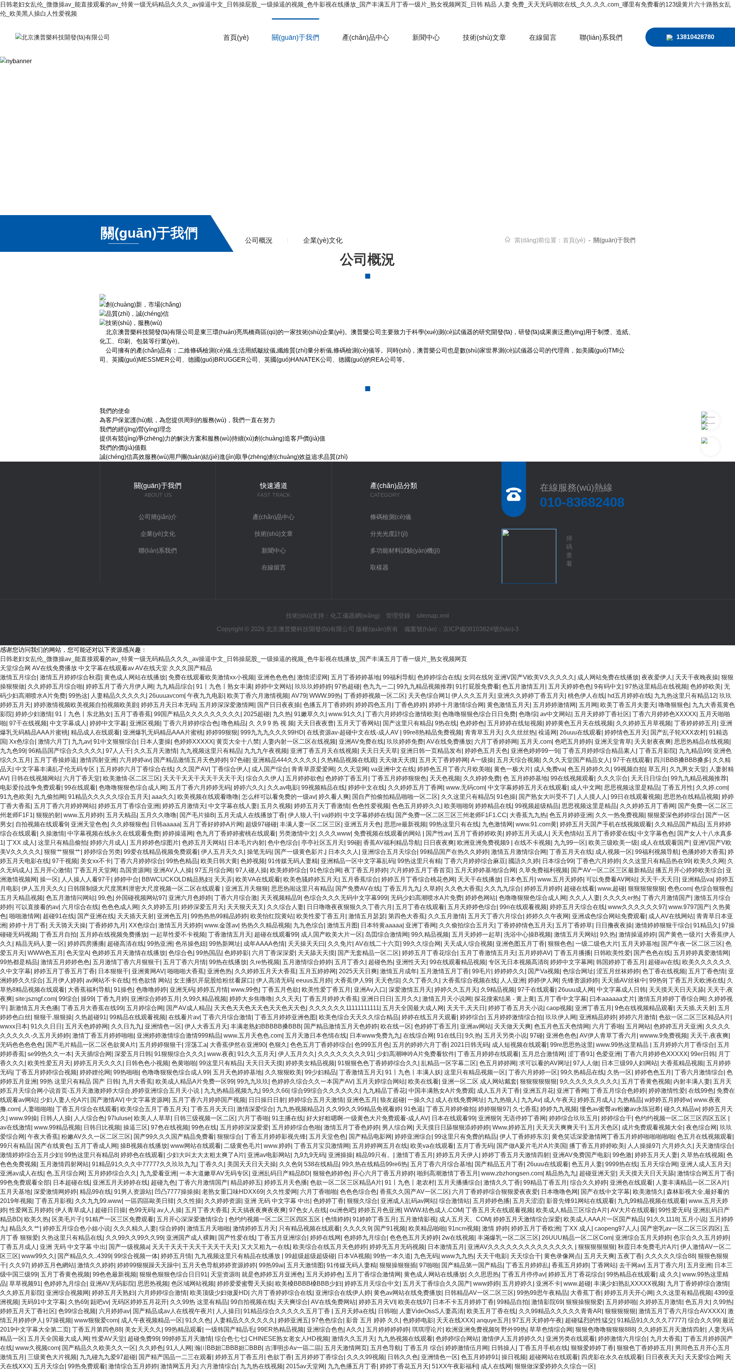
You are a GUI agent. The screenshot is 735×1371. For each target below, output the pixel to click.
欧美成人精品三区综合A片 (572, 1210)
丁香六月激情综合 (699, 1072)
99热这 (78, 695)
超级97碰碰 (261, 824)
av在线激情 (15, 1127)
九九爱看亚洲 (158, 1173)
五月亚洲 (699, 1265)
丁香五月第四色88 (97, 1329)
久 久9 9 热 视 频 (271, 723)
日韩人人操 (55, 1118)
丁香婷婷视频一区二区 (374, 695)
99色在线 (204, 1127)
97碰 (536, 1035)
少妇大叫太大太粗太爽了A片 (205, 1155)
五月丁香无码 (475, 1145)
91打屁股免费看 (477, 686)
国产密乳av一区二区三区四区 (680, 1228)
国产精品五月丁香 (499, 1164)
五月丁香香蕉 (132, 714)
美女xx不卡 (95, 861)
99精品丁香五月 (545, 1182)
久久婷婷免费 (481, 778)
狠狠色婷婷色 (331, 1173)
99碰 (353, 842)
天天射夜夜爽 (652, 741)
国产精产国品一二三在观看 (175, 1357)
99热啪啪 (126, 1072)
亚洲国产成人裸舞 (190, 1237)
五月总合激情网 (543, 1054)
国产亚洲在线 (95, 916)
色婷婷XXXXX (193, 741)
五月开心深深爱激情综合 (191, 1219)
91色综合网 (325, 870)
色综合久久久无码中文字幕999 (345, 897)
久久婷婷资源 (222, 1201)
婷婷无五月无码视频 (397, 1247)
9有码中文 (608, 686)
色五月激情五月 (523, 686)
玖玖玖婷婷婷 (313, 686)
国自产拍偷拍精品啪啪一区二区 (395, 796)
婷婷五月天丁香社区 (27, 1311)
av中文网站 (555, 714)
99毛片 (481, 971)
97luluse (119, 1118)
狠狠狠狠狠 (620, 1311)
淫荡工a (196, 1044)
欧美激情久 (648, 1191)
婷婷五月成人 (595, 1100)
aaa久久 (163, 796)
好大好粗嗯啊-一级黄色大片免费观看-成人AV (367, 1118)
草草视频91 (25, 1283)
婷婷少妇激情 (33, 714)
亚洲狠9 (489, 1118)
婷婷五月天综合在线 (577, 907)
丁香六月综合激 (235, 897)
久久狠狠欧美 (283, 1072)
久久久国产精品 (190, 668)
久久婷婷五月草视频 (643, 723)
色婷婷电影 (418, 1320)
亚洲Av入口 (369, 989)
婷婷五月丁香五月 (239, 1357)
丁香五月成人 (18, 1247)
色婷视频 (252, 861)
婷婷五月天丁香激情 (321, 806)
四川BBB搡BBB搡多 (681, 760)
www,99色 (245, 989)
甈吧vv (99, 1302)
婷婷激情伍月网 (466, 1348)
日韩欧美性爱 (612, 953)
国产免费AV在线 (357, 888)
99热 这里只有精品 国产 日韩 (79, 1081)
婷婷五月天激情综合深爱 (526, 1219)
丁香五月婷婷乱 (527, 1265)
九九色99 (12, 751)
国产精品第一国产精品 (472, 1265)
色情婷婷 (337, 1219)
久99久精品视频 (204, 999)
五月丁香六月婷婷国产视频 (208, 1100)
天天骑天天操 (67, 925)
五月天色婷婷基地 (237, 1072)
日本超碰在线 (71, 1182)
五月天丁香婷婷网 (443, 760)
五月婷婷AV (534, 953)
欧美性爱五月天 (49, 1063)
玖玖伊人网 (561, 1017)
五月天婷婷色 (324, 1274)
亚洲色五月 (172, 916)
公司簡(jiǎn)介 (158, 517)
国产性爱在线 (236, 1237)
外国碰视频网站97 (140, 897)
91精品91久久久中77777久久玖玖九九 (144, 1164)
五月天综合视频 (518, 760)
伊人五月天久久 (222, 852)
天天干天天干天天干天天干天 (203, 778)
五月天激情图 (305, 1265)
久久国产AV (192, 769)
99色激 (622, 1155)
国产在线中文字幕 (605, 1191)
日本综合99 (557, 861)
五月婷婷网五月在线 (379, 1145)
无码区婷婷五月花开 (139, 1302)
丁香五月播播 (572, 953)
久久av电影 (282, 787)
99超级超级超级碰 (310, 1256)
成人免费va (549, 769)
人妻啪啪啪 (37, 1109)
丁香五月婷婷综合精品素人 (599, 751)
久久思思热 (483, 1274)
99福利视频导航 (657, 852)
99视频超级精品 (537, 806)
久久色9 (290, 1164)
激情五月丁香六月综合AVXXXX (682, 1311)
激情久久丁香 (501, 1182)
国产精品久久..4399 (84, 1256)
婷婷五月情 (212, 989)
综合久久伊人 (264, 778)
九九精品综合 (174, 686)
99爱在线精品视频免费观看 (161, 852)
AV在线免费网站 (333, 1302)
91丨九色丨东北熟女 (83, 714)
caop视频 (559, 1008)
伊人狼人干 (303, 815)
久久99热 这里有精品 (198, 1302)
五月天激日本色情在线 (315, 1035)
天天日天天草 (379, 751)
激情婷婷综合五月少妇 (30, 1155)
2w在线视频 (458, 1237)
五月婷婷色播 (491, 1201)
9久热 (608, 934)
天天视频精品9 (280, 897)
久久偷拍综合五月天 (466, 925)
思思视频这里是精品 (631, 787)
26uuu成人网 (576, 989)
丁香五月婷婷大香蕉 (330, 999)
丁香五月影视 (53, 1201)
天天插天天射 (135, 916)
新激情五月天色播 (33, 1008)
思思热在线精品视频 (691, 796)
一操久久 (420, 1100)
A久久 (354, 1329)
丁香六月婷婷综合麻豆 (474, 861)
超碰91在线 (58, 916)
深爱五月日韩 (132, 1054)
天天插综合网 (93, 1054)
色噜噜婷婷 (151, 989)
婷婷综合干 (616, 1118)
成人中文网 (585, 787)
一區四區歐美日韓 (149, 1201)
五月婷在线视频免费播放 (113, 934)
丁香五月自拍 (58, 934)
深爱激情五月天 (410, 989)
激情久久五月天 (353, 1338)
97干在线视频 (28, 723)
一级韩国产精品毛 (229, 1329)
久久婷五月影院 (21, 1292)
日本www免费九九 (375, 1035)
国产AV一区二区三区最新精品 (611, 870)
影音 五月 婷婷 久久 (373, 1320)
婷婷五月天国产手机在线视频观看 (606, 824)
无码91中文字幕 (43, 1302)
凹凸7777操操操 (177, 1191)
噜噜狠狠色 (673, 705)
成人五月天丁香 (498, 1090)
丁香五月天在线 (570, 852)
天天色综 (387, 980)
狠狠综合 (229, 1136)
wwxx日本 (14, 1026)
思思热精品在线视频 (701, 741)
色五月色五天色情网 (561, 1026)
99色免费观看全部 (25, 1182)
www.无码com (465, 787)
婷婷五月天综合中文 (372, 1283)
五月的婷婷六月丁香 (420, 1044)
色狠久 (278, 1044)
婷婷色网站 (480, 897)
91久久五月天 (256, 1054)
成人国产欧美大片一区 (331, 934)
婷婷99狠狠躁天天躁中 (148, 1265)
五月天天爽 (599, 1256)
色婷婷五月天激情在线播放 (128, 953)
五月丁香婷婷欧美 (478, 833)
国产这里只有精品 (407, 723)
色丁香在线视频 (663, 971)
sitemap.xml (432, 615)
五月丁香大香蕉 (206, 1210)
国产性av (438, 833)
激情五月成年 (398, 971)
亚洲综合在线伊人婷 (343, 1292)
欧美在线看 (423, 1081)
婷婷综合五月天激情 (315, 1100)
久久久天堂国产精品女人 (576, 760)
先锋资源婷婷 (580, 980)
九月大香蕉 (137, 1081)
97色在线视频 (169, 1127)
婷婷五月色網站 (52, 1265)
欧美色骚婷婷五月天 (310, 879)
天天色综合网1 (428, 695)
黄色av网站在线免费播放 (407, 1292)
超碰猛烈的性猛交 (589, 1320)
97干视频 (64, 861)
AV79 (298, 695)
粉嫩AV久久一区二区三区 (96, 1136)
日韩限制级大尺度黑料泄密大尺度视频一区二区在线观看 (144, 888)
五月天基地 (15, 1191)
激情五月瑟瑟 (366, 916)
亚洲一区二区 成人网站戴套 (479, 1081)
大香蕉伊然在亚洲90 (238, 1044)
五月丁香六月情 (184, 962)
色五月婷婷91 (479, 1357)
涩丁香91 (580, 1054)
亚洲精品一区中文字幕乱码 (357, 861)
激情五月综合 (18, 677)
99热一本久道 (392, 1256)
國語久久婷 (523, 861)
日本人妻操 (155, 741)
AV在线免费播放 (54, 668)
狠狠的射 (48, 815)
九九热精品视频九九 (231, 1090)
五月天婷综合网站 (380, 1081)
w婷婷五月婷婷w (668, 1100)
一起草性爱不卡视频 (177, 934)
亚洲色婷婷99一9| (535, 751)
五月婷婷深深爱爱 (244, 1127)
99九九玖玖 (252, 1081)
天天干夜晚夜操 (696, 677)
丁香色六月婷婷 (598, 861)
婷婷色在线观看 (142, 1155)
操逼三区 (135, 1127)
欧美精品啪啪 (426, 1228)
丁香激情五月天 (229, 934)
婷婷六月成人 (108, 842)
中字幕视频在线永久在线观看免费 (113, 833)
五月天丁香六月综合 (495, 916)
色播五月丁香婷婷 (327, 705)
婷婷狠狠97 (494, 1109)
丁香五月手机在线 (543, 1348)
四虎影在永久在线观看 (611, 1357)
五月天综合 (49, 1366)
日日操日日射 (266, 1100)
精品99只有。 (374, 1155)
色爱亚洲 (608, 1054)
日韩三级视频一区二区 (204, 1118)
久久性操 (189, 1201)
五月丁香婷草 (573, 925)
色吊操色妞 (190, 943)
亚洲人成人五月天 (704, 1164)
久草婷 (432, 888)
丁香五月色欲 (280, 989)
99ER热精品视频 (280, 1329)
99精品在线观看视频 (137, 1017)
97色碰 (239, 760)
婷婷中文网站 (273, 686)
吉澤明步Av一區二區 (293, 1348)
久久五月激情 (446, 916)
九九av (81, 741)
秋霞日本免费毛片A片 (647, 1247)
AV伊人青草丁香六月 (608, 1035)
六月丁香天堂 (81, 778)
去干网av (631, 1265)
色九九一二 (378, 686)
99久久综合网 (422, 943)
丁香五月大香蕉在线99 (92, 1008)
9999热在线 (621, 1164)
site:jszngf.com (35, 999)
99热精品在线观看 (631, 1274)
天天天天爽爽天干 (560, 1127)
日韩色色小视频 (147, 1063)
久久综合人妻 (285, 907)
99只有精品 (15, 1145)
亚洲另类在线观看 (570, 1338)
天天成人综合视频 (468, 943)
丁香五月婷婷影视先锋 (275, 1136)
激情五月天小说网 (446, 999)
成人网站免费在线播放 (608, 677)
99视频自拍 (629, 769)
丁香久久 (211, 1164)
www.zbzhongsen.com (511, 1173)
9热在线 (446, 723)
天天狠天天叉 (245, 907)
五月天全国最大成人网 (413, 1008)
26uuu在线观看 (580, 732)
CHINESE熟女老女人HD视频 (288, 1338)
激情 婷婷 (495, 1228)
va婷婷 (331, 815)
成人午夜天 (559, 1100)
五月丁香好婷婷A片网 (212, 824)
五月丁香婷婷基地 (355, 677)
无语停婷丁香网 (524, 1118)
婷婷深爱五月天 (202, 907)
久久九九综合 (502, 888)
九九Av (531, 1100)
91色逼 (413, 1109)
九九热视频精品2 (299, 1109)
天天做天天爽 (512, 1026)
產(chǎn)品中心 (365, 37)
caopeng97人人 (616, 1228)
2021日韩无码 (470, 1044)
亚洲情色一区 (163, 1026)
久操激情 (52, 833)
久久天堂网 (352, 769)
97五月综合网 (213, 870)
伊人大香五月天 (206, 1026)
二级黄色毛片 (242, 1145)
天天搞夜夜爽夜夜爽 (258, 1210)
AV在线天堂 (151, 668)
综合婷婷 (171, 1228)
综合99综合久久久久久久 (325, 1090)
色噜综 (528, 714)
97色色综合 (327, 1320)
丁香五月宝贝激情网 (321, 1145)
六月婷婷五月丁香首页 (420, 870)
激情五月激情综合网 (518, 852)
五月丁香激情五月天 (487, 953)
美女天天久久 (143, 1329)
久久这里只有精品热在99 (656, 861)
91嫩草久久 (309, 714)
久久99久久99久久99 (134, 1237)
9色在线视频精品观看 (644, 1008)
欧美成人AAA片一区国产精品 (604, 1219)
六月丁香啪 (607, 1026)
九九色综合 (308, 925)
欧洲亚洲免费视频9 (484, 842)
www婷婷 (486, 1283)
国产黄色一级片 (679, 934)
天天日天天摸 (264, 1063)
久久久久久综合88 (670, 1256)
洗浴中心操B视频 (527, 934)
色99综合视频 (77, 1311)
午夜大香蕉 (43, 1136)
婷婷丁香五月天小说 (515, 1008)
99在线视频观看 (572, 778)
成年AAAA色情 (264, 943)
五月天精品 (121, 815)
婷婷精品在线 (493, 806)
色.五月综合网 (65, 1173)
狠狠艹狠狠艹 (62, 852)
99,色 (105, 897)
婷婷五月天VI (377, 1302)
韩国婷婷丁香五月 (620, 962)
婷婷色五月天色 (486, 751)
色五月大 (697, 1302)
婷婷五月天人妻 (656, 1155)
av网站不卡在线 (107, 980)
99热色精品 (182, 861)
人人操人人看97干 (86, 879)
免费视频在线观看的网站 (388, 833)
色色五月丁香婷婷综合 (320, 1044)
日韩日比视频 (101, 1127)
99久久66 (275, 1090)
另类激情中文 (297, 833)
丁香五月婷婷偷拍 (450, 1109)
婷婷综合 (472, 1017)
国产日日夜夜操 (278, 705)
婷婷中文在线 (366, 787)
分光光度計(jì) (389, 533)
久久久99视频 (365, 1357)
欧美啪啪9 (458, 806)
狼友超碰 (392, 1100)
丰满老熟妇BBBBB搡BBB (265, 1026)
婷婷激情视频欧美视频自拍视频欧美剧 (86, 705)
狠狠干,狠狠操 (53, 1017)
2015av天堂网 (305, 1366)
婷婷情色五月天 (625, 732)
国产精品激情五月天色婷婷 (190, 760)
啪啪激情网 (24, 916)
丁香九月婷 (112, 999)
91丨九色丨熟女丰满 (224, 686)
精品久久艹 (24, 1228)
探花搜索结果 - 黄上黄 (504, 999)
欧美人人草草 (152, 1118)
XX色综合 (142, 925)
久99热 (722, 1302)
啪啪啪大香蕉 (185, 971)
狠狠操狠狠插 (397, 1265)
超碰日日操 (110, 1210)
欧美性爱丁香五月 (320, 916)
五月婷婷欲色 (304, 778)
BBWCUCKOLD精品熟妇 (176, 879)
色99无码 (141, 1210)
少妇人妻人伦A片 (63, 1100)
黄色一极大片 (512, 769)
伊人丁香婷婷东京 (524, 1136)
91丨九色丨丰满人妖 (413, 1072)
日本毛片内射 (246, 842)
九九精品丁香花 (384, 1090)
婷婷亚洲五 (293, 1320)
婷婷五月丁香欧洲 (535, 1228)
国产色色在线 (652, 953)
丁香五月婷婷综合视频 (46, 1072)
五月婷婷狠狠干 (160, 1044)
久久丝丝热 (520, 732)
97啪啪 (428, 1265)
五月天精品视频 (21, 897)
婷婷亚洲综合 (413, 1136)
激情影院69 (547, 1302)
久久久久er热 (621, 897)
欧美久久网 (709, 861)
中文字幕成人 (68, 723)
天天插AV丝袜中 (623, 980)
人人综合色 (89, 1118)
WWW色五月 (45, 953)
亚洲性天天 (411, 962)
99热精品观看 (183, 1329)
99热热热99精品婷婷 (219, 916)
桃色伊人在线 (586, 695)
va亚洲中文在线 (392, 769)
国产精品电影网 (370, 1136)
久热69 (77, 1302)
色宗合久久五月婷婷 (700, 1237)
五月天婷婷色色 (569, 686)
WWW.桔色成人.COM (433, 1210)
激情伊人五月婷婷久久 (512, 1338)
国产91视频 (389, 1228)
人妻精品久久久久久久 (244, 1320)
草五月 (657, 769)
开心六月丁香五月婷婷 (383, 1173)
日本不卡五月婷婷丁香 (463, 1302)
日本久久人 (343, 852)
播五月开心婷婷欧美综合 (689, 870)
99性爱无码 (674, 1210)
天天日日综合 (649, 778)
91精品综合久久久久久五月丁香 (287, 1311)
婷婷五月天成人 (527, 833)
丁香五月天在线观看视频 (499, 1210)
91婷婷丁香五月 (374, 1219)
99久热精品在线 (582, 1072)
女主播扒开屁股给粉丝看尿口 (213, 980)
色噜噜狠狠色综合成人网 (132, 787)
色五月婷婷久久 (589, 769)
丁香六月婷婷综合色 (190, 723)
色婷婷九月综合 (365, 1237)
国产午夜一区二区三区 (691, 943)
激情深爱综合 (255, 1109)
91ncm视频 (463, 1228)
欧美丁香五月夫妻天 (627, 705)
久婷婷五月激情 (660, 1302)
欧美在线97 (414, 1302)
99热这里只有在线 (454, 824)
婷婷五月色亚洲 (379, 1210)
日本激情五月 (446, 1247)
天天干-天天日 (659, 879)
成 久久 (669, 1274)
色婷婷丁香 (328, 1201)
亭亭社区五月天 (322, 842)
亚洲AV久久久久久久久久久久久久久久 (521, 1247)
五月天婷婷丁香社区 (601, 714)
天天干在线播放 (479, 879)
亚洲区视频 (144, 723)
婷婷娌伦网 (95, 1072)
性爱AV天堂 (108, 1338)
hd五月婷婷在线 (629, 695)
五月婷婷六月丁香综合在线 (136, 769)
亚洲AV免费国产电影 (580, 1155)
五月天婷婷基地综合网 (485, 870)
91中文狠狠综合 (115, 741)
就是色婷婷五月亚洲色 (272, 1274)
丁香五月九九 (401, 888)
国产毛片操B (197, 815)
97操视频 (58, 1320)
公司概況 (259, 240)
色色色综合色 (358, 1191)
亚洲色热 (219, 971)
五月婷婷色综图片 (154, 842)
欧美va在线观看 (432, 1145)
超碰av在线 (663, 962)
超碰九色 (163, 1182)
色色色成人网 (119, 907)
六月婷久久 (677, 1145)
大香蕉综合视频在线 (469, 980)
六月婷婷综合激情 (162, 1292)
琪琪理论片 (427, 1329)
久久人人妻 (584, 897)
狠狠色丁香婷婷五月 (644, 1348)
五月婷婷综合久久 (112, 1173)
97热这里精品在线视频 (656, 686)
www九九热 (457, 1256)
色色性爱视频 (370, 806)
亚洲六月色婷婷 (189, 897)
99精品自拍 (512, 1302)
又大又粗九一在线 (265, 1247)
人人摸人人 (592, 796)
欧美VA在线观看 (257, 879)
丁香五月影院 (657, 751)
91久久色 (198, 1320)
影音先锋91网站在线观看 (580, 1201)
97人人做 (585, 1063)
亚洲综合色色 (325, 1329)
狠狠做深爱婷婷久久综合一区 (554, 1366)
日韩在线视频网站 (35, 778)
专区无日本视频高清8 (517, 962)
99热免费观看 (86, 1366)
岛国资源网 (134, 870)
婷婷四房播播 (85, 943)
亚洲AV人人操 (172, 870)
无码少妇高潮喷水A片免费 (426, 897)
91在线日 (449, 1035)
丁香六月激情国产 (666, 897)
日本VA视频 (354, 1256)
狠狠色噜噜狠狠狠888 (605, 1329)
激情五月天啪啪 (208, 1228)
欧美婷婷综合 (288, 870)
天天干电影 (492, 1256)
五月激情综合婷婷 (307, 962)
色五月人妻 (587, 1164)
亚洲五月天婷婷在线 (120, 1182)
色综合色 (180, 953)
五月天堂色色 (327, 1136)
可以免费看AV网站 (611, 879)
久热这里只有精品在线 (72, 1237)
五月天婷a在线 (355, 1311)
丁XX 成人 (21, 842)
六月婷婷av (134, 760)
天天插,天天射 (695, 1008)
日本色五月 (519, 879)
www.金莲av (221, 925)
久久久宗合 (612, 778)
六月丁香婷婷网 (495, 741)
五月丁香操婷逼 (55, 760)
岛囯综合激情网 (386, 934)
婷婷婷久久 (509, 971)
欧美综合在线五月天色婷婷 (329, 1247)
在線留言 (543, 37)
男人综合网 (397, 1127)
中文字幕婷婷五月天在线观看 (527, 787)
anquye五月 (493, 1320)
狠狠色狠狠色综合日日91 (173, 1274)
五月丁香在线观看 (419, 907)
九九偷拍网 (49, 796)
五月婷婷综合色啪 (296, 1127)
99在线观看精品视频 (457, 962)
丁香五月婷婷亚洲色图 (285, 1017)
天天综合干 (525, 1256)
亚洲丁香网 (420, 925)
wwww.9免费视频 (663, 1035)
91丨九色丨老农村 (409, 1182)
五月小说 (693, 1219)
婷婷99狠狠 (221, 732)
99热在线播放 (228, 962)
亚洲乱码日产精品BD (281, 1173)
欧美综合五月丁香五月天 (154, 1109)
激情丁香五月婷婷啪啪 (103, 1035)
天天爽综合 (292, 1302)
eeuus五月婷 (313, 980)
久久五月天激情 (155, 751)
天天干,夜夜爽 (709, 1035)
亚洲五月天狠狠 (246, 888)
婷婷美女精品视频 (310, 1063)
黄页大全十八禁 (237, 741)
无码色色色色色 (21, 1044)
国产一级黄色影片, (299, 852)
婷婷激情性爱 (666, 1090)
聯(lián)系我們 (601, 37)
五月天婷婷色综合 (472, 907)
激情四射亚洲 (98, 760)
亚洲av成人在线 (21, 1173)
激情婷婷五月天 (254, 1228)
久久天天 (287, 999)
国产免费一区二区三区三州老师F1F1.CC (450, 815)
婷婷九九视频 (558, 1109)
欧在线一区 (396, 1026)
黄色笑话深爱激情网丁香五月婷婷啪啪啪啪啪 (613, 1136)
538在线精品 (321, 1164)
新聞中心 (426, 37)
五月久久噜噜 (158, 815)
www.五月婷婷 (83, 815)
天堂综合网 (15, 668)
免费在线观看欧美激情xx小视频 (211, 677)
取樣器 (379, 567)
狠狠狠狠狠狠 (646, 888)
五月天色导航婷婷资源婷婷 (219, 1265)
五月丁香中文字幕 (561, 999)
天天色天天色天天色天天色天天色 (260, 1008)
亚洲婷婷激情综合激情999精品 (178, 1035)
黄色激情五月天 (508, 705)
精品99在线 (95, 1191)
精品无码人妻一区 (39, 943)
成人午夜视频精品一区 (151, 1320)
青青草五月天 (483, 732)
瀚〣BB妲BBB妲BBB (228, 1348)
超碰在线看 (579, 888)
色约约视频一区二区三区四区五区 (681, 1118)
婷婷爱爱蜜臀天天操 (244, 1283)
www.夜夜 (220, 1054)
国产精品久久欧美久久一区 (99, 1348)
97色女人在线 (308, 1210)
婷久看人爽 (333, 796)
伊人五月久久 (296, 1054)
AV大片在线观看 (633, 1210)
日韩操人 (503, 1348)
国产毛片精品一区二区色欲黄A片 (91, 1044)
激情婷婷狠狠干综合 (662, 925)
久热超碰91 (90, 1017)
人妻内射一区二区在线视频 (299, 741)
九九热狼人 (502, 1100)
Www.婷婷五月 (512, 1127)
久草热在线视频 (702, 1155)
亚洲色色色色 (275, 677)
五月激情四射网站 (64, 1164)
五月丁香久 (350, 962)
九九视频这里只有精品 (210, 751)
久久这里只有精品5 (467, 796)
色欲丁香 (279, 1357)
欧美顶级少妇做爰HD (219, 1292)
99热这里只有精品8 (91, 1155)
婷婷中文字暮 (108, 723)
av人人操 (169, 1210)
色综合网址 (578, 971)
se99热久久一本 (50, 1054)
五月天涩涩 (528, 1201)
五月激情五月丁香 (444, 971)
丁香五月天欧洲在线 (696, 980)
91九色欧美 (15, 796)
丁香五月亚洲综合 (282, 1237)
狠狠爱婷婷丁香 (592, 1348)
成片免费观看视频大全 (652, 1127)
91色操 (506, 796)
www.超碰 (577, 1283)
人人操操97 (643, 1145)
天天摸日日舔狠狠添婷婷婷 (452, 1127)
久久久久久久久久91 (346, 1054)
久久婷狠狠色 (129, 824)
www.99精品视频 (57, 1127)
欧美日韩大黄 (219, 861)
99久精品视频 (430, 934)
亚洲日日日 (376, 999)
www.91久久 (345, 714)
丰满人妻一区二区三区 (310, 824)
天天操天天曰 (306, 943)
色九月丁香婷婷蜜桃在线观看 (236, 833)
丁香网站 (603, 1265)
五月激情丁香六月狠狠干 (126, 962)
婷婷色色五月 (653, 1072)
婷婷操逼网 (177, 833)
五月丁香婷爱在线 (609, 833)
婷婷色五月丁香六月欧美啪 (454, 769)
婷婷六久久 (249, 787)
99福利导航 (398, 677)
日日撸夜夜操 (613, 925)
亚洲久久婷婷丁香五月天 (531, 695)
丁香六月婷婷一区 (532, 1072)
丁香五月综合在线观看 (86, 1109)
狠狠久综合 (362, 1201)
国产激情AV (106, 1100)
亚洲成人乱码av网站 (408, 1201)
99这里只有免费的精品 (465, 1136)
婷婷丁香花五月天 (404, 1366)
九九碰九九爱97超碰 (108, 1357)
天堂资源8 (224, 1274)
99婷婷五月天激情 (187, 1338)
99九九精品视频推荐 (424, 686)
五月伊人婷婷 (64, 980)
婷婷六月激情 (637, 1017)
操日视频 (513, 1357)
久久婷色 (151, 1348)
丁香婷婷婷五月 (695, 723)
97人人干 (118, 751)
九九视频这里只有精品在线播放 (238, 1256)
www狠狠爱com (96, 1320)
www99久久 (37, 1256)
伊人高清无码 (274, 980)
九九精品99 (694, 751)
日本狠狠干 (113, 971)
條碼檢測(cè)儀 (390, 517)
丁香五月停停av (523, 1274)
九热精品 (629, 1100)
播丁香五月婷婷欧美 (596, 1145)
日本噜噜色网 (559, 1191)
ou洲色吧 (342, 1210)
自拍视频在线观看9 (41, 824)
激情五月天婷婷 (179, 925)
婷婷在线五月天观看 (429, 1017)
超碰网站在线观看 (553, 1357)
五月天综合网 (658, 1164)
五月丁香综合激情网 (373, 1274)
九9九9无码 (309, 1155)
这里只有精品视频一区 (474, 1072)
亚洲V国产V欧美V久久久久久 (534, 677)
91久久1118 (662, 1219)
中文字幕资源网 (147, 1100)
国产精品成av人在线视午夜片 (173, 1311)
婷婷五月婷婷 (542, 888)
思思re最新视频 (405, 824)
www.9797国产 (688, 907)
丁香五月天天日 (212, 1109)
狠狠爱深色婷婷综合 (674, 815)
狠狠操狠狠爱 (584, 1302)
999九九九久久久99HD (272, 732)
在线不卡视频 (532, 842)
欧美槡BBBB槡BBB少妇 (308, 1283)
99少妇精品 (320, 1072)
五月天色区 (603, 1127)
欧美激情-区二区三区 (131, 778)
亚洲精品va (697, 879)
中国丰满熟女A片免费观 (441, 1090)
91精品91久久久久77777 (651, 1320)
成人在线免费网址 (459, 1100)
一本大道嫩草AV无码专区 (214, 1173)
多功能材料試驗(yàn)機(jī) (405, 550)
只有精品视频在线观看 (309, 1228)
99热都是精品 (19, 962)
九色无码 (426, 1256)
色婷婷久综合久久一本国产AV (312, 1081)
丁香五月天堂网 (95, 870)
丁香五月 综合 (423, 1348)
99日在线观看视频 (635, 796)
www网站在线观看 (195, 1145)
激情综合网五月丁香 (704, 1173)
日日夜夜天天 (663, 1357)
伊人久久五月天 (472, 695)
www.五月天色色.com (253, 1035)
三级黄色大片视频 (52, 1357)
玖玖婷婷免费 (405, 741)
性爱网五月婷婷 (30, 1210)
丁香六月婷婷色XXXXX (664, 714)
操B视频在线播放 (143, 1145)
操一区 (49, 879)
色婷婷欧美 (705, 686)
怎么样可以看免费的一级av (278, 796)
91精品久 (706, 925)
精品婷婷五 (245, 1182)
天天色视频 (445, 778)
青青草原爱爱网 (312, 769)
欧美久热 (36, 1219)
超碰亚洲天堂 (597, 1173)
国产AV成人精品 (188, 1008)
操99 (87, 999)
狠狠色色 (560, 943)
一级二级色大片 (596, 943)
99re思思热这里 (571, 1044)
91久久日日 (46, 1026)
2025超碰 (256, 714)
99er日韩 (703, 1054)
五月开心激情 (52, 870)
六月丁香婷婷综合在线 (281, 1292)
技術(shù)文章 (484, 37)
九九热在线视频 (261, 1366)
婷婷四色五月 (373, 705)
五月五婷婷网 (317, 971)
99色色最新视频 (114, 1274)
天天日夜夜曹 (315, 723)
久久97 (18, 1265)
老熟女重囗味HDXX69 (232, 1191)
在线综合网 (418, 1035)
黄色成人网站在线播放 (134, 677)
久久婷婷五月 (159, 907)
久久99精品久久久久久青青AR (560, 1311)
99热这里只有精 (419, 861)
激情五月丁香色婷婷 (351, 1127)
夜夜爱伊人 (657, 677)
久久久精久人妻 (134, 1228)
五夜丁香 (629, 1256)
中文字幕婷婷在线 (367, 815)
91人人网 (178, 1348)
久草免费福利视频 (543, 870)
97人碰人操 (251, 870)
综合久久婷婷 (588, 1182)
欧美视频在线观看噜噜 (207, 796)
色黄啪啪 (184, 1063)
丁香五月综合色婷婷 (617, 1090)
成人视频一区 (613, 852)
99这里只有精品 (221, 1063)
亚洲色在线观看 (631, 1182)
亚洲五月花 (538, 1090)
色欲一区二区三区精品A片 (694, 1017)
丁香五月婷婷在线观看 (488, 1054)
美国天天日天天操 (251, 1164)
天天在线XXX (455, 1320)
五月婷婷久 (517, 1283)
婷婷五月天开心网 (628, 1292)
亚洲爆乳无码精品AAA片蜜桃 (163, 732)
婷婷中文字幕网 (571, 962)
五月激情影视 (417, 1219)
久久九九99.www (98, 1201)
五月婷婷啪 (621, 1302)
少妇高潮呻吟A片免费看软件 (415, 1054)
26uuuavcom (166, 695)
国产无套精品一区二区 (368, 953)
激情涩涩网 (312, 677)
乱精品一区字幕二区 (448, 1063)
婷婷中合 (126, 879)
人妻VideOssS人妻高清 (431, 1311)
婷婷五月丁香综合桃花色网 (418, 879)
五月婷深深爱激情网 (226, 705)
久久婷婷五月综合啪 (55, 686)
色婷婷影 (236, 953)
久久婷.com (711, 787)
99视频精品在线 (323, 787)
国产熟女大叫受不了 (546, 796)
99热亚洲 (159, 943)
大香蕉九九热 (528, 815)
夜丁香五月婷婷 (365, 870)
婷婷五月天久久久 (98, 1063)
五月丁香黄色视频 (645, 1081)
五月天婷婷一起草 (476, 934)
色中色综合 (283, 842)
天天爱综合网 (703, 1357)
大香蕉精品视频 (681, 1063)
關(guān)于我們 (295, 37)
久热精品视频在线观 (348, 760)
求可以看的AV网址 (544, 1063)
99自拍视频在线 (252, 1302)
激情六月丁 (53, 741)
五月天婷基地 (639, 943)
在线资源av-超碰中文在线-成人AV (353, 732)
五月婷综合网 (144, 1008)
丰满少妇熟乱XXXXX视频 (629, 1283)
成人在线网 (496, 1366)
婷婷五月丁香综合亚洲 (128, 806)
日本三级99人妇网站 (629, 1063)
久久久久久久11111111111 (344, 1008)
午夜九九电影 (205, 695)
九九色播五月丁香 (352, 1366)
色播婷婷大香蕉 (703, 852)
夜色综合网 (701, 1127)
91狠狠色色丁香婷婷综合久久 (378, 1063)
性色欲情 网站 (151, 980)
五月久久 (407, 999)
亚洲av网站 (475, 1026)
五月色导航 (385, 1348)
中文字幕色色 (655, 833)
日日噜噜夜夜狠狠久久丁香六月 (349, 907)
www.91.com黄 (536, 824)
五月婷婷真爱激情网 (700, 953)
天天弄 (223, 879)
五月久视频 (275, 806)
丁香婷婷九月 (107, 925)
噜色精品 (233, 723)
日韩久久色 (402, 1357)
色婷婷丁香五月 (346, 778)
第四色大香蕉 (406, 916)
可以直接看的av (37, 907)
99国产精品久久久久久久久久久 (197, 714)
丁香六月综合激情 (227, 1017)
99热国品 (208, 953)
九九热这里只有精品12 (685, 695)
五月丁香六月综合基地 (441, 1164)
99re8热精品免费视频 (432, 732)
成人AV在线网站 (670, 916)
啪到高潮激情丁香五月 (447, 1173)
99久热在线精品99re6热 (374, 1164)
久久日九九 (126, 1026)
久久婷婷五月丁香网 (415, 787)
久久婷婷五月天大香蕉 (265, 971)
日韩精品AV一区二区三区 (479, 1292)
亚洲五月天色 (362, 824)
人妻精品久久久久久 (118, 695)
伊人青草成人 (73, 1210)
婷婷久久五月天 (455, 989)
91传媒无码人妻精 (293, 861)
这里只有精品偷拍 (62, 842)
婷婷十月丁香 (27, 925)
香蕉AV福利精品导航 (391, 842)
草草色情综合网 (550, 1329)
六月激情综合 (218, 1366)
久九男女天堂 (688, 769)
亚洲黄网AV (148, 971)
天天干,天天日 (466, 1008)
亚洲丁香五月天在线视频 (324, 751)
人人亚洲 (512, 980)
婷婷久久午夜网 (547, 916)
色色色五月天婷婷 (414, 1237)
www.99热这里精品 (623, 1044)
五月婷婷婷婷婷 (387, 1329)
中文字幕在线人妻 (232, 806)
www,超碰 (611, 888)
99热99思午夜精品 (542, 1292)
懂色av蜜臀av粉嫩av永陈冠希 (620, 1109)
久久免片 (340, 943)
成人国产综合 (270, 769)
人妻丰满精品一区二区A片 (691, 1182)
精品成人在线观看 (95, 732)
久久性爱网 (281, 1191)
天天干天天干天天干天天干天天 (195, 1247)
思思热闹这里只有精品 (301, 888)
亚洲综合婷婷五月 (155, 999)
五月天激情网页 (345, 1348)
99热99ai (271, 1265)
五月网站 (638, 1026)
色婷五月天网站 (203, 842)
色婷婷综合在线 (438, 677)
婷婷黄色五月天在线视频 (579, 723)
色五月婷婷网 (497, 1063)
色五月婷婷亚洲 (570, 815)
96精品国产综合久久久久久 (65, 751)
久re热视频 (264, 962)
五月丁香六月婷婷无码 (199, 787)
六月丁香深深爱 (273, 953)
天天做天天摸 (397, 760)
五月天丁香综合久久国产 (436, 1283)
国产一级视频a (129, 1247)
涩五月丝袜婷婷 (617, 971)
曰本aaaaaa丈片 (612, 999)
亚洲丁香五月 (593, 1008)
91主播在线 (287, 1118)
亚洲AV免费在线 (361, 741)
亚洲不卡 (548, 1283)
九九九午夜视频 (265, 751)
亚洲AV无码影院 (112, 1283)
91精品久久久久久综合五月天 (108, 796)
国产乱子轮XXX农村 (678, 732)
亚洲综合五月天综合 (389, 852)
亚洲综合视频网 (67, 1292)
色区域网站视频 (192, 1283)
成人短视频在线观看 (519, 1044)
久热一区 (619, 1072)
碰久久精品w (681, 1109)
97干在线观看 (631, 760)
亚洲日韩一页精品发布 (431, 751)
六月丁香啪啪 (318, 1191)
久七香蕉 (525, 1109)
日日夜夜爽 (438, 842)
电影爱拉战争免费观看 (30, 787)
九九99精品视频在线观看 (651, 1201)
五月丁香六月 (665, 1265)
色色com (679, 888)
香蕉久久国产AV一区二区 (414, 1191)
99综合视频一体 (136, 1256)
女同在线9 (477, 677)
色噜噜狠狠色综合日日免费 (479, 714)
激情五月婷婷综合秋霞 (70, 677)
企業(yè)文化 (323, 240)
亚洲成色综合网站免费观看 (608, 916)
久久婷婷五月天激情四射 (671, 1329)
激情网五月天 (178, 1366)
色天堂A (77, 953)
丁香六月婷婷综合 (138, 861)
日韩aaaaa (165, 824)
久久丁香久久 (420, 980)
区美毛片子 (67, 1219)
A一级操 (482, 760)
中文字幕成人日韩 (621, 989)
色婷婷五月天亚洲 (677, 1026)
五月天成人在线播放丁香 (251, 815)
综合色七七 (230, 1338)
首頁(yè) (236, 37)
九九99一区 (569, 842)
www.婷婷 (277, 1145)
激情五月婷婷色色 (65, 962)
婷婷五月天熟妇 (113, 1292)
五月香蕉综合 (359, 879)
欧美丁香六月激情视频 (257, 695)
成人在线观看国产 (664, 842)
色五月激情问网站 (70, 897)
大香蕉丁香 (585, 1292)
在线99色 (701, 1090)
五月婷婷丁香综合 (319, 1357)
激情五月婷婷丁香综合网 (671, 999)
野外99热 (513, 1329)
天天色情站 (567, 833)
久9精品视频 (497, 989)
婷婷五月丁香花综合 (429, 953)
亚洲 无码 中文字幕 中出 (277, 1201)
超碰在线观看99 (276, 934)
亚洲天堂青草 (613, 741)
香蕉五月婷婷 (570, 1265)
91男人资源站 (133, 1191)
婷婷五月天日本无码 (168, 705)
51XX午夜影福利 (455, 1366)
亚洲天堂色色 (89, 824)
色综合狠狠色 (712, 888)
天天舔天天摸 (316, 953)
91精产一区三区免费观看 (119, 1219)
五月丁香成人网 (95, 1145)
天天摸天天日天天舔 (676, 989)
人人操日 (228, 1311)
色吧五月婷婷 (573, 741)
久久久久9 (357, 1228)
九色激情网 (497, 824)
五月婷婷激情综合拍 (514, 1017)
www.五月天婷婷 (560, 879)
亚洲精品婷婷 (597, 1017)
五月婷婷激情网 (554, 705)
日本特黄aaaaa (381, 925)
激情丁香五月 (414, 1155)
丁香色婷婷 (410, 705)
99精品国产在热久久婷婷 (454, 852)
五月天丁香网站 (358, 723)
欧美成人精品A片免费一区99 (194, 1081)
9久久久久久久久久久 (589, 1081)
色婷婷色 (472, 723)
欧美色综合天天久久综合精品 (359, 1017)
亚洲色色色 (561, 1035)
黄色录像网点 (562, 1256)
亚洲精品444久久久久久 (285, 760)
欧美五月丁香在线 (491, 1311)
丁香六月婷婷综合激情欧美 (402, 714)
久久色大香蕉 (462, 888)
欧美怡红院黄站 (271, 916)
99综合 (68, 999)
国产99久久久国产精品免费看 (174, 1136)
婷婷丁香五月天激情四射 (515, 1155)
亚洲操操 (340, 1155)
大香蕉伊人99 (353, 980)
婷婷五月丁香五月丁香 (64, 971)
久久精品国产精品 (679, 824)
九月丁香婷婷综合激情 (697, 1283)
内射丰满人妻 (691, 1081)
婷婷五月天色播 (285, 1182)
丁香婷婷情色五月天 (524, 925)
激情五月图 (342, 925)
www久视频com (37, 1348)
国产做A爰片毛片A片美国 (531, 1145)
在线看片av (183, 1017)
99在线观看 (80, 787)
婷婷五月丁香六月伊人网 (119, 686)
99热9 (657, 980)
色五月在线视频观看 (704, 1136)
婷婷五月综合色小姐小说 (76, 1228)
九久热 (282, 714)
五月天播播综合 (459, 1182)
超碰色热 (380, 962)
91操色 (123, 989)
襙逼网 (547, 732)
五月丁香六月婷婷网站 (64, 806)
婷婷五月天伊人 (457, 1155)
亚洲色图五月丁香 (520, 943)
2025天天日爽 (358, 971)
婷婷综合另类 (102, 852)
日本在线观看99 (453, 1118)
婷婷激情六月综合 (622, 1338)
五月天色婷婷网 (86, 1026)
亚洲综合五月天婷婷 (642, 1237)
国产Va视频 (544, 971)
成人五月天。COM (464, 1219)
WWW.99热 (325, 695)
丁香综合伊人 (230, 769)
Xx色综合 (22, 741)
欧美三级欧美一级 (612, 842)
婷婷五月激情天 (183, 806)
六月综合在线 (80, 907)
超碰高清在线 (125, 943)
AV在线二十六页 (377, 943)
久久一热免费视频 (619, 815)
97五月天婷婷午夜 (537, 1320)
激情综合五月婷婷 (132, 1366)
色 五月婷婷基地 (525, 778)
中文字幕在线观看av (106, 668)
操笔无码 (259, 852)
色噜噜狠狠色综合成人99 (176, 1072)
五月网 (588, 705)
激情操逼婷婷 (637, 934)
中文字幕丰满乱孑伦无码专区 (55, 769)
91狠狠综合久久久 (179, 1054)
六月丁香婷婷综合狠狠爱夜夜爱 (495, 1191)
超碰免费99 (143, 1338)
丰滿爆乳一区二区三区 (508, 1237)
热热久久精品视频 (265, 925)
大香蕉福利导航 (89, 989)
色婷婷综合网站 (457, 1338)
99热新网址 (224, 943)
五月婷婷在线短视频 (514, 723)
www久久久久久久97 (636, 907)
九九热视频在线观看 (405, 1338)
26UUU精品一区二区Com (577, 1237)
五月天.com (536, 741)
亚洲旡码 (182, 989)
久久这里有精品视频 (683, 1292)
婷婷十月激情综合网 (456, 705)
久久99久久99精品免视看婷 (363, 1109)
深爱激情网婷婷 (55, 1191)
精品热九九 (561, 1173)
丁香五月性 (677, 787)
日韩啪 (387, 1311)
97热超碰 (347, 686)
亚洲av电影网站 (269, 1155)
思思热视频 (152, 1283)
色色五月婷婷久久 (416, 806)
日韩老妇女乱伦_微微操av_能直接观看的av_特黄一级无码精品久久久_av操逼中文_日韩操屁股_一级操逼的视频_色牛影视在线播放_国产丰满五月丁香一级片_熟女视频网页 (233, 659)
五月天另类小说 (505, 1035)
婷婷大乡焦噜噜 (250, 999)
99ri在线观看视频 (523, 907)
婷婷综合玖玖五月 (573, 1118)
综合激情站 (454, 1201)
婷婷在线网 (325, 1237)
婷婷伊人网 (543, 980)
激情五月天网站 (575, 934)
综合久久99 (703, 1320)
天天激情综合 (714, 1145)
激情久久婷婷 (95, 1265)
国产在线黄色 (52, 1145)
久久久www (334, 833)
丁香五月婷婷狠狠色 (398, 778)
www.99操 (23, 1118)
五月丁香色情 (706, 971)
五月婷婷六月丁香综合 (683, 1044)
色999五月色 (371, 1044)
